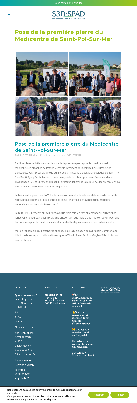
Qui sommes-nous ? (26, 295)
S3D (17, 312)
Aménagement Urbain (23, 339)
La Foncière (21, 321)
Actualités (77, 3)
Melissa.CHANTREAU (68, 155)
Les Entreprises (23, 299)
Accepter (99, 394)
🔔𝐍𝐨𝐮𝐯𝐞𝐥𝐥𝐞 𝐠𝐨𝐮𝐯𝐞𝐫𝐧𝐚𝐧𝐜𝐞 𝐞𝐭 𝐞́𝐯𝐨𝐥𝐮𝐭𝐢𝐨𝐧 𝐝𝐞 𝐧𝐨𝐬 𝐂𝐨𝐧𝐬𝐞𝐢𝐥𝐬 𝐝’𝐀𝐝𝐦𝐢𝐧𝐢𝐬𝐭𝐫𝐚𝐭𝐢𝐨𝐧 (81, 318)
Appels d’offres (23, 378)
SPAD (18, 316)
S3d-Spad (45, 155)
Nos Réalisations (24, 333)
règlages (51, 399)
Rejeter (120, 394)
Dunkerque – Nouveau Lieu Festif (83, 354)
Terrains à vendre (25, 365)
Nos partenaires (24, 327)
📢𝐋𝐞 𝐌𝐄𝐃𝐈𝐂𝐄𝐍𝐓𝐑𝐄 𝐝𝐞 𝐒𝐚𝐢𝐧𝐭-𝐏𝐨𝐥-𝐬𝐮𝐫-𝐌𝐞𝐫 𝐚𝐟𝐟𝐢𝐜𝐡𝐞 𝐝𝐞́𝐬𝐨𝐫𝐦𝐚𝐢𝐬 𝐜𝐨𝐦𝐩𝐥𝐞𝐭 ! (82, 300)
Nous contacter (62, 3)
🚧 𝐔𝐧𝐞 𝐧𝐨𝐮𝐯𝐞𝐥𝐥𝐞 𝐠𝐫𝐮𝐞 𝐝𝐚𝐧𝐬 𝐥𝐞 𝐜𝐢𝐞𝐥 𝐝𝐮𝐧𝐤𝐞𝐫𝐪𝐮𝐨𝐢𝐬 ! (80, 332)
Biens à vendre (23, 360)
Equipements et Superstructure (23, 347)
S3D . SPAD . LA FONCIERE (23, 305)
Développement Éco (26, 354)
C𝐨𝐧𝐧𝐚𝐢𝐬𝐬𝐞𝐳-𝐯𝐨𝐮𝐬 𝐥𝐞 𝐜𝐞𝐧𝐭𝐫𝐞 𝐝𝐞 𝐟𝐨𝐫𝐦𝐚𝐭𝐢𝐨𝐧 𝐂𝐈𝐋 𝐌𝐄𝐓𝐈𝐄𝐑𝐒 (82, 344)
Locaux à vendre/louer (22, 371)
